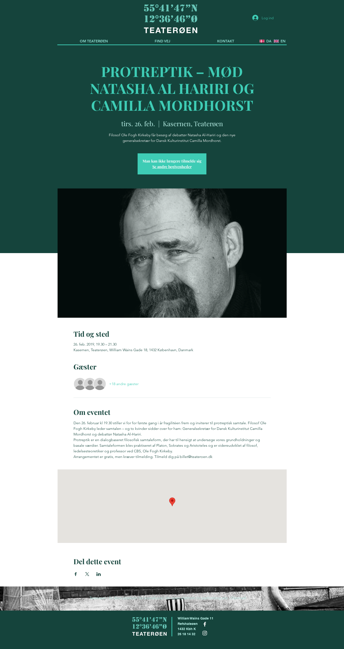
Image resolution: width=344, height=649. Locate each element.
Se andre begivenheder (172, 166)
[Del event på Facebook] (75, 574)
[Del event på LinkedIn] (98, 574)
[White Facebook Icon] (205, 624)
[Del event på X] (87, 574)
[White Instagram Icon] (205, 633)
